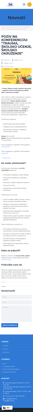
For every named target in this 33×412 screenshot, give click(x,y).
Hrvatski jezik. (6, 158)
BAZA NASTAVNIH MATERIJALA (11, 369)
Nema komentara (8, 66)
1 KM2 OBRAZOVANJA (9, 366)
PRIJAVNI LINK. (6, 259)
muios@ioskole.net (11, 399)
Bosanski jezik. (5, 147)
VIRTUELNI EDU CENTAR (9, 372)
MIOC (4, 363)
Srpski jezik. (4, 153)
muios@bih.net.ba (8, 400)
